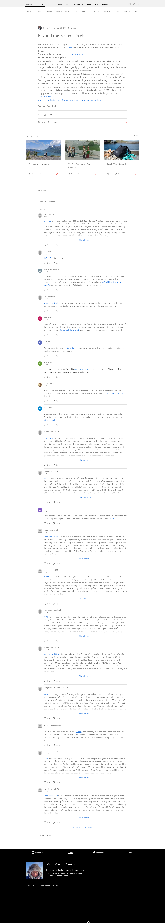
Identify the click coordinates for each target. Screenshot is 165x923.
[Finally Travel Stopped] (121, 150)
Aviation (96, 11)
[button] (136, 11)
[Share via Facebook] (39, 114)
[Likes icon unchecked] (45, 244)
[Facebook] (138, 4)
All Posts (29, 11)
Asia (117, 11)
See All (136, 135)
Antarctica (107, 11)
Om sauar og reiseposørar (39, 164)
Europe (85, 11)
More (126, 11)
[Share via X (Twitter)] (45, 114)
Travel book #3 (52, 106)
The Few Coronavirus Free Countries (79, 165)
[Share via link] (57, 114)
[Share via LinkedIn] (51, 114)
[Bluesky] (134, 4)
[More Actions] (125, 215)
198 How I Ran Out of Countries (58, 11)
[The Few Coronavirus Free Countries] (82, 150)
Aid (76, 11)
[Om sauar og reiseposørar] (43, 150)
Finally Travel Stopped (116, 164)
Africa (39, 11)
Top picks (41, 106)
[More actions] (125, 27)
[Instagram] (129, 4)
